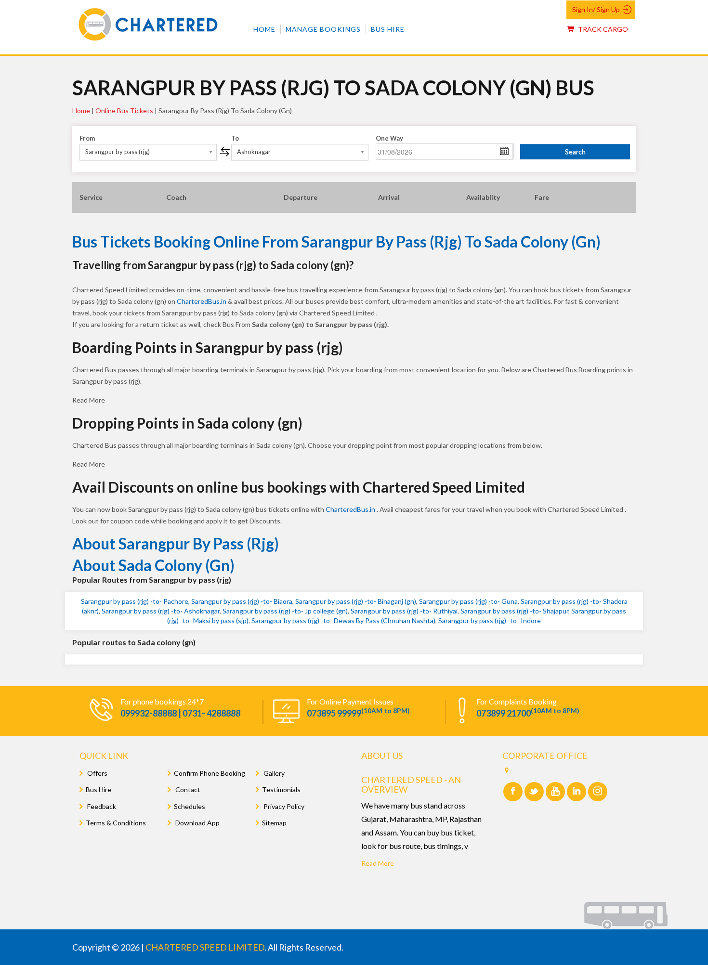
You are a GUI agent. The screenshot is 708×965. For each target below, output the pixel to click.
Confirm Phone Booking (209, 773)
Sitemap (274, 823)
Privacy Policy (283, 806)
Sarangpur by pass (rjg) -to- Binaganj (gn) (355, 601)
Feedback (101, 806)
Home (264, 29)
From (87, 138)
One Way (389, 138)
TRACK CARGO (602, 29)
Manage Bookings (323, 29)
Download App (197, 823)
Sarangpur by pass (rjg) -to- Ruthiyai (404, 611)
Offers (96, 773)
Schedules (189, 806)
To (235, 138)
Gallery (273, 773)
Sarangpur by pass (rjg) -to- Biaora (241, 601)
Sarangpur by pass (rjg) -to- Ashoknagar (161, 611)
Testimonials (281, 789)
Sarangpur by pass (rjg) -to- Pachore (134, 601)
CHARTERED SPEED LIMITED (204, 947)
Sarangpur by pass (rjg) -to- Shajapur (514, 611)
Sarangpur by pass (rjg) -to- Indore (489, 620)
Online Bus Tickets (124, 110)
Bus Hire (388, 29)
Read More (377, 863)
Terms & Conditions (116, 823)
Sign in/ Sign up (596, 9)
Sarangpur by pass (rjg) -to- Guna (468, 601)
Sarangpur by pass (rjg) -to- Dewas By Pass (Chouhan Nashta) (343, 620)
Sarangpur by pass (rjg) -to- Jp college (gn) (285, 611)
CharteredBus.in (202, 301)
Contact (187, 789)
